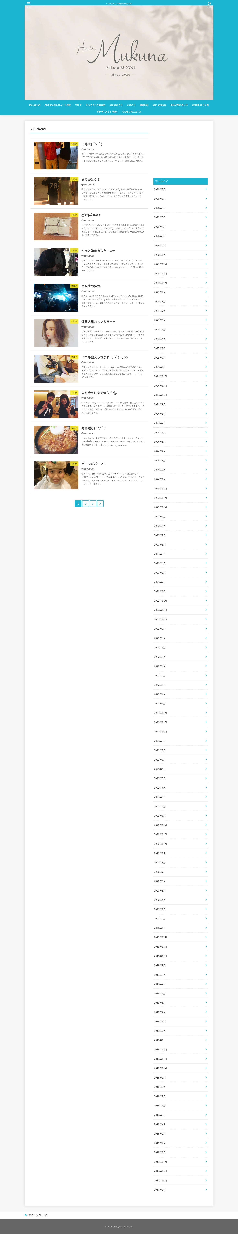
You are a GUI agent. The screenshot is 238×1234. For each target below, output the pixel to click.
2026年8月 (160, 189)
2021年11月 (160, 722)
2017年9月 (160, 1189)
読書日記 (144, 104)
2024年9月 (160, 404)
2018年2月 (160, 1143)
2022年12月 (160, 600)
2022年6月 (160, 656)
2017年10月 (160, 1180)
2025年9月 (160, 292)
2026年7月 (160, 198)
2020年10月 (160, 843)
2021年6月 (160, 769)
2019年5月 (160, 1002)
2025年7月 (160, 310)
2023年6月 (160, 544)
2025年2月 (160, 357)
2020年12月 (160, 825)
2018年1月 (160, 1152)
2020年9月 (160, 853)
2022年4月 (160, 675)
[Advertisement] (180, 149)
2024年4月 (160, 451)
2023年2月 (160, 582)
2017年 (39, 1215)
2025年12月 (160, 264)
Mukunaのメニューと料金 (58, 104)
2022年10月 (160, 619)
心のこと (131, 104)
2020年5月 (160, 890)
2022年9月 (160, 628)
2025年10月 (160, 282)
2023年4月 (160, 563)
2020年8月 (160, 862)
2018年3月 (160, 1133)
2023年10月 (160, 507)
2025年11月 (160, 273)
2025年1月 (160, 366)
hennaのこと (116, 104)
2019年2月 (160, 1030)
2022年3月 (160, 684)
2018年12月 (160, 1049)
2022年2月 (160, 694)
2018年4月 (160, 1124)
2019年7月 (160, 984)
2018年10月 (160, 1068)
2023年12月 (160, 488)
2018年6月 (160, 1105)
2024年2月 (160, 469)
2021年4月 (160, 787)
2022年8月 (160, 638)
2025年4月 (160, 338)
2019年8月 (160, 974)
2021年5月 (160, 778)
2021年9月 (160, 741)
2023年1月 (160, 591)
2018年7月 (160, 1096)
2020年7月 (160, 871)
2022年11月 (160, 610)
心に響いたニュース (132, 111)
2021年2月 (160, 806)
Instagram (35, 104)
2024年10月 (160, 395)
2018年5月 (160, 1115)
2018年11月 (160, 1058)
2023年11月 (160, 497)
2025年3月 (160, 348)
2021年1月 (160, 815)
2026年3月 (160, 236)
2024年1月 (160, 479)
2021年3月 (160, 797)
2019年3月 (160, 1021)
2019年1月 (160, 1040)
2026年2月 (160, 245)
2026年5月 (160, 217)
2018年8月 (160, 1086)
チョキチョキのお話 (95, 104)
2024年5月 (160, 441)
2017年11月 (160, 1171)
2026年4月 (160, 226)
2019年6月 (160, 993)
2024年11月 (160, 385)
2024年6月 (160, 432)
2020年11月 (160, 834)
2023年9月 (160, 516)
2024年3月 (160, 460)
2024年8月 (160, 413)
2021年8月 (160, 750)
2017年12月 (160, 1161)
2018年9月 (160, 1077)
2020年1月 (160, 928)
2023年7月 (160, 535)
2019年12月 (160, 937)
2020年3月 (160, 909)
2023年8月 (160, 525)
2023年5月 (160, 554)
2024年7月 (160, 423)
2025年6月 (160, 320)
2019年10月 (160, 956)
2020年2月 (160, 918)
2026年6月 (160, 208)
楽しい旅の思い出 (179, 104)
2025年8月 (160, 301)
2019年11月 (160, 946)
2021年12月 (160, 712)
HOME (30, 1215)
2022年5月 (160, 666)
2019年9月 (160, 965)
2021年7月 (160, 759)
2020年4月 (160, 899)
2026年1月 (160, 254)
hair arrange (159, 104)
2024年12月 (160, 376)
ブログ (78, 104)
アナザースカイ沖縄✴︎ (107, 111)
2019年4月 (160, 1012)
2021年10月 (160, 731)
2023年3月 (160, 572)
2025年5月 (160, 329)
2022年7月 (160, 647)
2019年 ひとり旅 (200, 104)
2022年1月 (160, 703)
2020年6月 (160, 881)
